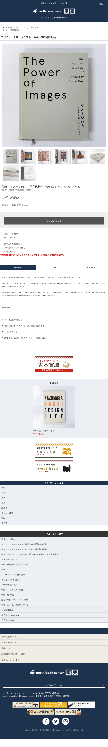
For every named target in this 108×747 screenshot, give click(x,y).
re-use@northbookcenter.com (21, 696)
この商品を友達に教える (12, 244)
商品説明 (18, 268)
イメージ (54, 268)
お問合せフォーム (54, 685)
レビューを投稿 (9, 237)
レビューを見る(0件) (11, 234)
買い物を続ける (9, 252)
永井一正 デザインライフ (45, 432)
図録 (11, 28)
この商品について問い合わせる (15, 248)
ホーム (5, 28)
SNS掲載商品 (14, 30)
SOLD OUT (54, 220)
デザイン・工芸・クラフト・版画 (26, 28)
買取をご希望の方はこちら (53, 3)
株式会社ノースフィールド (14, 693)
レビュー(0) (90, 268)
